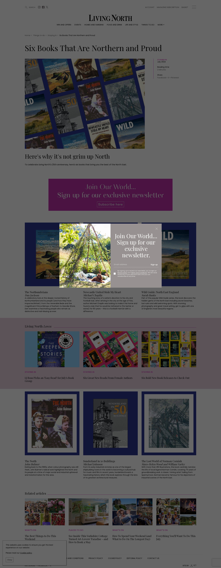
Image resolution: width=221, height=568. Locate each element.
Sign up (154, 264)
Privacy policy (122, 273)
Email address (119, 265)
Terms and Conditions (139, 273)
